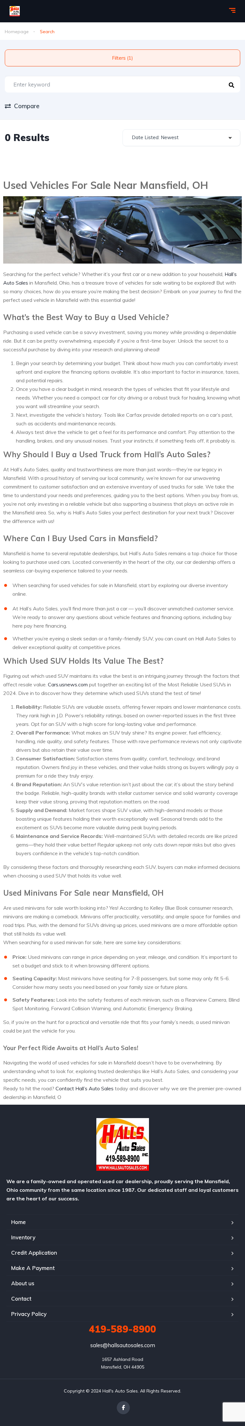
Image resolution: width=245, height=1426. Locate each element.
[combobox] (181, 137)
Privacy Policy (29, 1313)
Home (18, 1222)
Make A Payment (33, 1268)
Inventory (23, 1237)
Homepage (17, 31)
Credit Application (34, 1252)
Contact (21, 1298)
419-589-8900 (122, 1329)
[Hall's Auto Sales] (15, 11)
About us (22, 1283)
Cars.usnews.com (68, 684)
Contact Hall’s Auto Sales (85, 1088)
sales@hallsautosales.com (122, 1345)
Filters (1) (122, 58)
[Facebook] (123, 1407)
